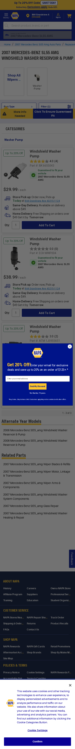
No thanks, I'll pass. (37, 393)
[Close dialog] (70, 346)
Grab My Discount (37, 386)
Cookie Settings (38, 730)
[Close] (70, 685)
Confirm (38, 741)
